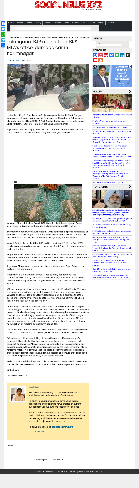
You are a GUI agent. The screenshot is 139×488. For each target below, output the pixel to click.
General (110, 22)
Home (11, 22)
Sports (67, 22)
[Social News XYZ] (69, 10)
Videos (47, 22)
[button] (15, 182)
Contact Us (97, 472)
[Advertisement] (69, 15)
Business (57, 22)
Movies (29, 22)
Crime (24, 37)
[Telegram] (3, 40)
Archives (91, 22)
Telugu (101, 22)
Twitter (42, 432)
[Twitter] (3, 29)
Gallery (38, 22)
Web (38, 432)
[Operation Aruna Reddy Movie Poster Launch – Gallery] (112, 111)
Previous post (41, 459)
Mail (35, 432)
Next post (56, 459)
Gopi (18, 60)
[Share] (3, 45)
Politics (20, 22)
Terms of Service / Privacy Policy (76, 472)
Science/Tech (78, 22)
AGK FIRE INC (56, 472)
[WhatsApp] (3, 34)
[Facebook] (3, 23)
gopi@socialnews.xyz (62, 426)
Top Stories (100, 187)
